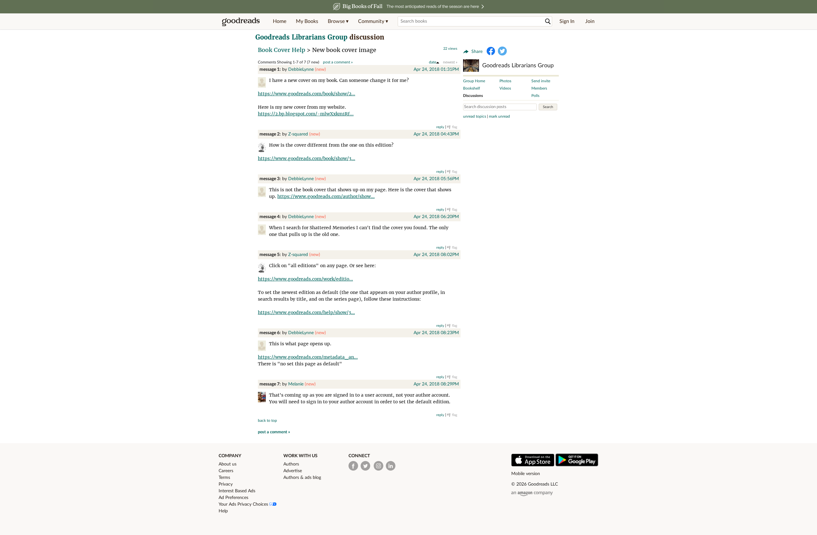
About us (227, 464)
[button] (338, 21)
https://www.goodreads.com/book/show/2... (306, 94)
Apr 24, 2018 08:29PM (436, 384)
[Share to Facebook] (490, 51)
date (432, 62)
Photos (505, 81)
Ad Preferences (233, 497)
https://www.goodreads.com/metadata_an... (308, 357)
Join (590, 21)
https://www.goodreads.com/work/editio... (305, 279)
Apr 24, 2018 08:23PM (436, 333)
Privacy (226, 484)
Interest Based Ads (237, 491)
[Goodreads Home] (241, 21)
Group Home (474, 81)
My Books (307, 21)
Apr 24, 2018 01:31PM (436, 69)
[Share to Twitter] (502, 51)
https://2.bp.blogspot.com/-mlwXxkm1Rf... (306, 114)
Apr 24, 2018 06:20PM (436, 217)
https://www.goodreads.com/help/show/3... (306, 312)
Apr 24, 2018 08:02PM (436, 255)
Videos (505, 88)
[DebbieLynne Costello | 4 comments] (263, 83)
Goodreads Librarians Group (301, 37)
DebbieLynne (301, 69)
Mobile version (525, 474)
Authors (291, 464)
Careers (226, 471)
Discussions (473, 96)
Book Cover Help (281, 50)
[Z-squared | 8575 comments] (263, 148)
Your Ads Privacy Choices (244, 504)
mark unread (499, 116)
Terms (224, 477)
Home (279, 21)
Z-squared (298, 134)
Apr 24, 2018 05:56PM (436, 179)
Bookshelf (471, 88)
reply (440, 127)
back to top (267, 420)
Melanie (296, 384)
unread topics (474, 116)
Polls (535, 96)
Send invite (540, 81)
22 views (450, 48)
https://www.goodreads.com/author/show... (326, 196)
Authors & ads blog (302, 477)
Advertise (292, 471)
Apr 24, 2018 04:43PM (436, 134)
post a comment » (338, 62)
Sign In (566, 21)
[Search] (548, 21)
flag (454, 127)
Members (539, 88)
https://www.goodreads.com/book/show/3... (306, 158)
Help (223, 511)
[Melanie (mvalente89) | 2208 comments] (263, 398)
